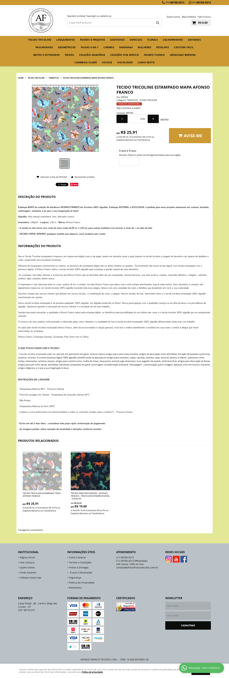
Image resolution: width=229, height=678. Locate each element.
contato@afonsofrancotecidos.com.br (137, 567)
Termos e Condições (80, 562)
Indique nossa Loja (30, 577)
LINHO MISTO (146, 62)
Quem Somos (173, 16)
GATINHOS (194, 39)
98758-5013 (175, 2)
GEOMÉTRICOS (67, 47)
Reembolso (75, 587)
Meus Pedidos (189, 16)
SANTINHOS (117, 39)
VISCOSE (107, 62)
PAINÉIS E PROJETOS (92, 39)
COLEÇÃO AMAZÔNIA (92, 54)
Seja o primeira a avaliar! (128, 107)
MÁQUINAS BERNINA (183, 54)
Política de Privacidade (81, 582)
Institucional (28, 552)
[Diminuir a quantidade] (122, 119)
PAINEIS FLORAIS (154, 54)
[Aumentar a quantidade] (153, 119)
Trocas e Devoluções (80, 572)
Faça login (91, 15)
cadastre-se (105, 15)
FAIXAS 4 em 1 (90, 47)
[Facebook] (183, 559)
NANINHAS (126, 47)
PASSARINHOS (44, 47)
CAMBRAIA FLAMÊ (85, 62)
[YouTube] (176, 559)
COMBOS (108, 47)
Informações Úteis (81, 552)
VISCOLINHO (125, 62)
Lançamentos (65, 39)
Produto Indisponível (42, 470)
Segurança (75, 577)
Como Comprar (77, 557)
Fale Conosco (204, 16)
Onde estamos (28, 572)
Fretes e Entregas (79, 567)
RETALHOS (162, 47)
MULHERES (144, 47)
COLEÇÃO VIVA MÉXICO (124, 54)
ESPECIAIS (136, 39)
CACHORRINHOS (173, 39)
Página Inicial (27, 557)
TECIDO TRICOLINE (39, 39)
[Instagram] (168, 559)
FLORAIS (152, 39)
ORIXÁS (69, 54)
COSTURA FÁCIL (184, 47)
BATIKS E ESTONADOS (46, 54)
